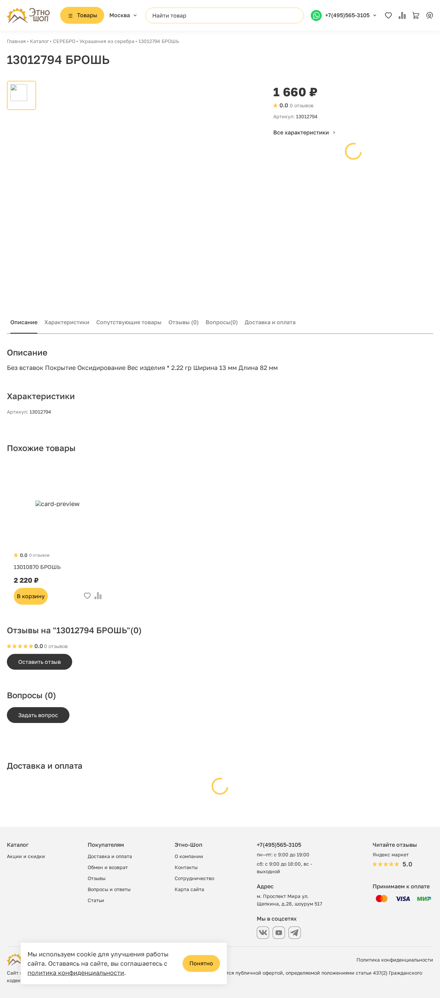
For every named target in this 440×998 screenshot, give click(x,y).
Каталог (39, 41)
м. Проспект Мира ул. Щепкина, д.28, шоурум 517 (289, 900)
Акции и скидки (26, 856)
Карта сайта (189, 889)
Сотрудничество (194, 878)
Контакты (186, 867)
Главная (16, 41)
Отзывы (183, 322)
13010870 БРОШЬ (37, 566)
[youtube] (279, 932)
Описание (23, 322)
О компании (189, 856)
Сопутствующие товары (129, 322)
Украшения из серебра (106, 41)
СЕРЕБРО (64, 41)
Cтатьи (96, 900)
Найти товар (169, 15)
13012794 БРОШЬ (159, 41)
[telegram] (294, 932)
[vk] (263, 932)
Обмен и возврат (108, 867)
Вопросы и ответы (109, 889)
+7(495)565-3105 (279, 844)
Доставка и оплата (270, 322)
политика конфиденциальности (76, 972)
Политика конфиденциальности (394, 960)
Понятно (201, 963)
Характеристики (66, 322)
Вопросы (222, 322)
